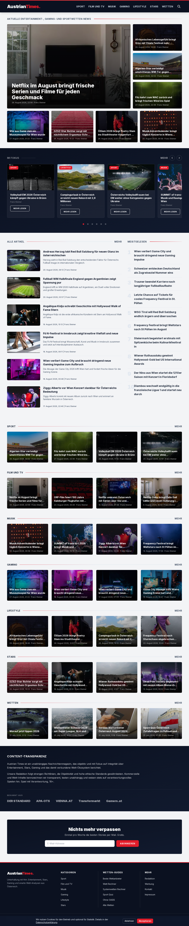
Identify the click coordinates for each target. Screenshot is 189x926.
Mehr (164, 157)
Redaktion (150, 878)
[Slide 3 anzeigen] (92, 224)
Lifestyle (139, 6)
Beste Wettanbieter (112, 878)
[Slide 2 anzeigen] (88, 224)
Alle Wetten (108, 905)
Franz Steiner (40, 102)
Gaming (125, 6)
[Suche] (179, 6)
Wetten (167, 6)
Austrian (24, 6)
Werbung (149, 884)
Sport (80, 6)
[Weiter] (179, 158)
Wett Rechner (109, 884)
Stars (154, 6)
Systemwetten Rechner (114, 889)
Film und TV (96, 6)
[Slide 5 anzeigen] (101, 224)
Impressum (150, 894)
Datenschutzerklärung (46, 922)
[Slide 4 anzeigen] (96, 224)
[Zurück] (172, 158)
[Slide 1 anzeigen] (83, 224)
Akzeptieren (145, 921)
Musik (112, 6)
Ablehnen (129, 921)
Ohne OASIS (109, 900)
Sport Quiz (108, 894)
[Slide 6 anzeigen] (105, 224)
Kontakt (148, 889)
